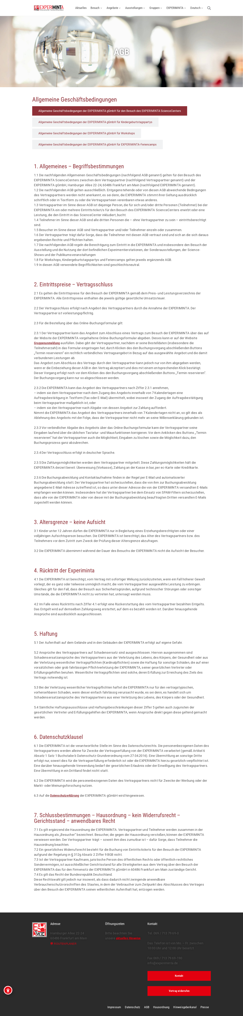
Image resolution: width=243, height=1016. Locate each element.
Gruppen (154, 8)
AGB (146, 1007)
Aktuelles (81, 8)
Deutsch (195, 8)
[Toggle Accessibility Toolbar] (8, 990)
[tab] (109, 111)
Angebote (112, 8)
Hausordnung (161, 1007)
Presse (204, 1007)
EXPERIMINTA (175, 8)
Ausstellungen (134, 8)
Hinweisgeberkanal (184, 1007)
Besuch (95, 8)
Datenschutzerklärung (64, 795)
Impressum (114, 1007)
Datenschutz (132, 1007)
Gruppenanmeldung (47, 343)
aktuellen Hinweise (128, 938)
